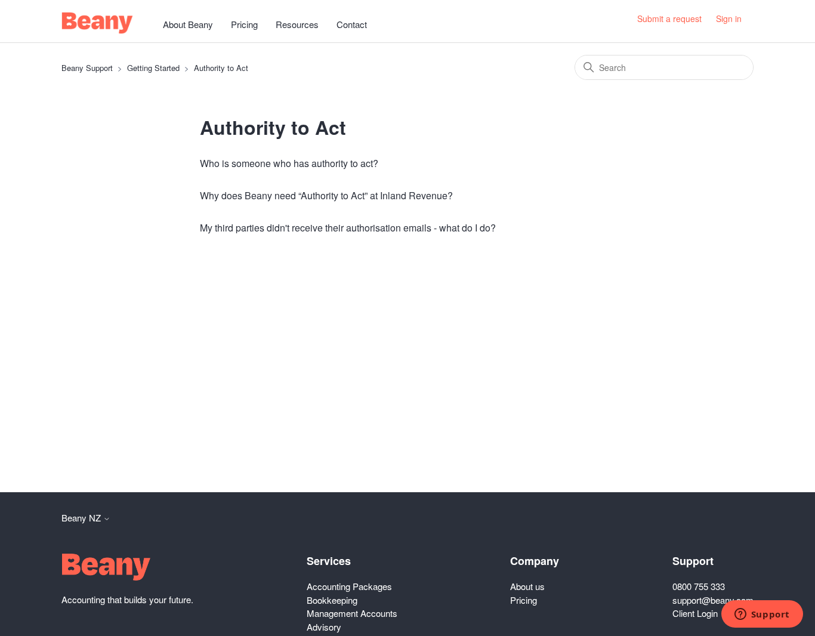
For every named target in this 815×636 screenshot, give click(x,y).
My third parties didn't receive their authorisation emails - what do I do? (348, 227)
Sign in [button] (729, 18)
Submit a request (669, 18)
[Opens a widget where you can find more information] (762, 615)
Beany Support (87, 67)
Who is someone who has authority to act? (289, 163)
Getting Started (153, 67)
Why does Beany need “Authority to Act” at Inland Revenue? (326, 195)
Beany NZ (82, 517)
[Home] (97, 23)
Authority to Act (221, 67)
